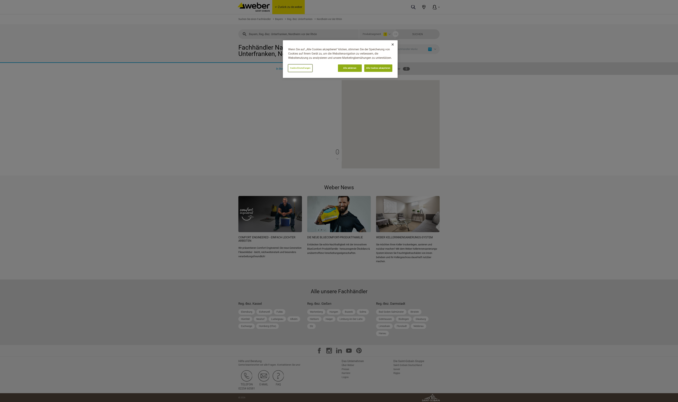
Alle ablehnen (349, 68)
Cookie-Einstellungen (300, 68)
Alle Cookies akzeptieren (378, 68)
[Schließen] (393, 44)
